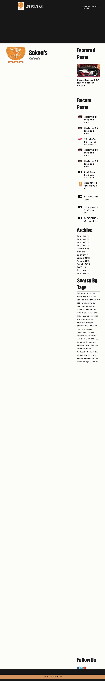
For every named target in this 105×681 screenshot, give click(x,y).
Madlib (92, 332)
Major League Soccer (82, 336)
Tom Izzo (93, 362)
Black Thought (84, 300)
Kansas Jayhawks (81, 319)
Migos (85, 339)
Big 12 (78, 300)
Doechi (83, 306)
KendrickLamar (89, 323)
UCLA (97, 362)
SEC (78, 355)
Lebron (78, 329)
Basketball (79, 296)
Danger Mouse (85, 303)
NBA (89, 339)
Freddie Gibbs (89, 309)
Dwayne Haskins (81, 309)
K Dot (92, 316)
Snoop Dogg (80, 358)
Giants (95, 309)
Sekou (81, 355)
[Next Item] (97, 70)
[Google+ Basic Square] (84, 668)
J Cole (91, 313)
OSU (84, 342)
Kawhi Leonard (89, 319)
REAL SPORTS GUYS (34, 6)
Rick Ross (88, 349)
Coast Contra (97, 300)
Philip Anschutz (80, 345)
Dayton (78, 306)
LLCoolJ (92, 326)
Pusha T (92, 345)
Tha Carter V (95, 358)
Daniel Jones (93, 303)
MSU (89, 332)
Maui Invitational (92, 336)
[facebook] (99, 6)
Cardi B (91, 300)
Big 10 (95, 296)
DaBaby (78, 303)
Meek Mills (79, 339)
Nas (81, 342)
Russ (96, 352)
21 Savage (83, 293)
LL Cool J (87, 326)
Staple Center (87, 358)
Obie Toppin (89, 342)
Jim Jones (79, 316)
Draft (87, 306)
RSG (97, 345)
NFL (78, 342)
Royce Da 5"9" (90, 352)
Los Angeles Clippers (87, 329)
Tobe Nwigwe (86, 362)
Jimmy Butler (86, 316)
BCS (90, 293)
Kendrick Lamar (80, 323)
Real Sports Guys (81, 349)
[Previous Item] (80, 70)
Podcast (87, 345)
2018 (78, 293)
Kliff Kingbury (80, 326)
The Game (79, 362)
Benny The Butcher (87, 296)
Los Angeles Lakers (81, 332)
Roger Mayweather (81, 352)
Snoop (94, 355)
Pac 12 (94, 342)
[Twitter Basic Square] (81, 668)
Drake (90, 306)
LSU (96, 326)
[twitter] (96, 6)
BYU (94, 293)
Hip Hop (79, 313)
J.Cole (95, 313)
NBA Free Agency (95, 339)
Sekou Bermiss (87, 355)
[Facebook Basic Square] (78, 668)
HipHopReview (85, 313)
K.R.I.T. (96, 316)
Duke (94, 306)
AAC (87, 293)
